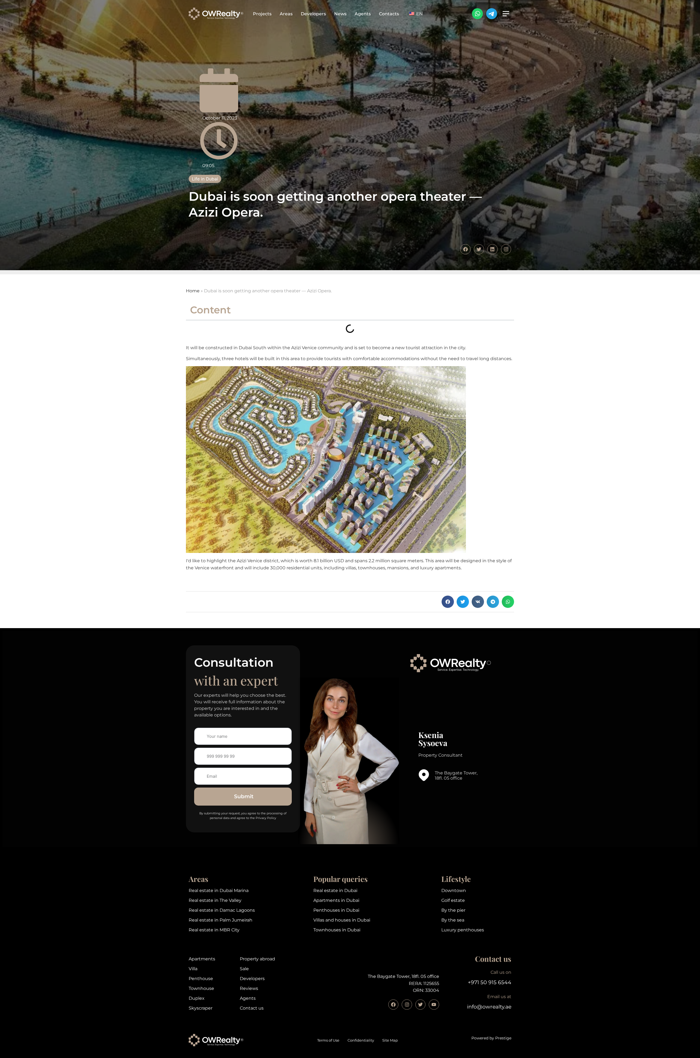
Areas (286, 13)
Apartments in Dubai (336, 900)
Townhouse (201, 988)
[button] (448, 602)
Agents (363, 13)
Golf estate (453, 900)
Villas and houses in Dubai (341, 920)
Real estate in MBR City (214, 929)
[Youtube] (434, 1004)
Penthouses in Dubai (336, 910)
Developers (313, 13)
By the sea (452, 920)
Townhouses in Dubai (336, 929)
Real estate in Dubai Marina (219, 890)
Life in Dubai (205, 179)
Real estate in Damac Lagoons (222, 910)
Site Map (390, 1040)
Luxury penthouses (462, 929)
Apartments (202, 958)
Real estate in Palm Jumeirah (220, 920)
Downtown (453, 890)
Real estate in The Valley (215, 900)
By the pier (453, 910)
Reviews (249, 988)
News (340, 13)
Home (193, 290)
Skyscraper (200, 1008)
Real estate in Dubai (335, 890)
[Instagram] (407, 1004)
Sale (244, 968)
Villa (193, 968)
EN (419, 13)
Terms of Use (328, 1040)
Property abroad (257, 958)
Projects (262, 13)
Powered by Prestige (491, 1038)
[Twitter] (420, 1004)
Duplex (197, 998)
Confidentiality (361, 1040)
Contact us (252, 1008)
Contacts (389, 13)
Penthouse (201, 978)
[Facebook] (393, 1004)
